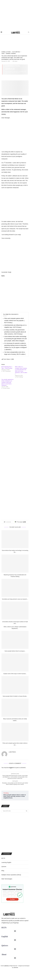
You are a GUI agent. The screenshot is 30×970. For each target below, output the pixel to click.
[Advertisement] (15, 15)
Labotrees (12, 752)
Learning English (6, 862)
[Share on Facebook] (17, 522)
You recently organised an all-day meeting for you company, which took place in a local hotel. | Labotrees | (7, 382)
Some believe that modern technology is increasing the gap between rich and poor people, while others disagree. (15, 338)
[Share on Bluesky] (23, 522)
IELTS (3, 858)
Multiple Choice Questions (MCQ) (11, 875)
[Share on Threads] (21, 522)
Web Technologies (6, 879)
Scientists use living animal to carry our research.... (15, 599)
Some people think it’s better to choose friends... (15, 696)
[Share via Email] (24, 522)
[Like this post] (15, 522)
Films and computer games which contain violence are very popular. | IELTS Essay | (14, 320)
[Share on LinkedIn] (20, 522)
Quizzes (3, 866)
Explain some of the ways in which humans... (15, 673)
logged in (11, 767)
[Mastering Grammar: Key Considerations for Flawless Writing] (15, 564)
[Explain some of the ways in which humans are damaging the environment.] (15, 662)
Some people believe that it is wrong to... (15, 651)
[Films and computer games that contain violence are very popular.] (15, 732)
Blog (2, 870)
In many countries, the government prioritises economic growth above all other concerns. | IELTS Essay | (15, 332)
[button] (15, 931)
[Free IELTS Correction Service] (15, 69)
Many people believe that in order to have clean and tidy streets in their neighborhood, (14, 796)
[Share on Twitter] (18, 522)
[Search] (28, 32)
